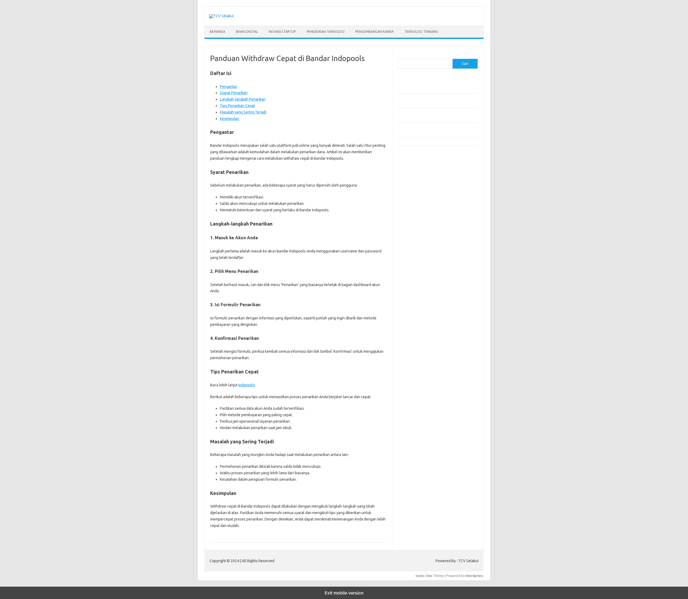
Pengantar (228, 86)
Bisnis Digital (247, 31)
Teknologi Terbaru (421, 31)
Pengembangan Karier (374, 31)
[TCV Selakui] (221, 16)
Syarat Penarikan (234, 93)
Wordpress (474, 575)
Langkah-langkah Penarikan (243, 99)
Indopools (246, 385)
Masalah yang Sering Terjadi (243, 112)
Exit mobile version (344, 593)
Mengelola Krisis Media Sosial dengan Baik (430, 141)
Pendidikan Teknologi (326, 31)
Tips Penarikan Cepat (237, 106)
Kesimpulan (229, 118)
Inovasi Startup (282, 31)
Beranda (217, 31)
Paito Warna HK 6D (413, 171)
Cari (401, 55)
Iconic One (424, 575)
